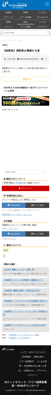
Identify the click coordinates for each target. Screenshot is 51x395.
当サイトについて (37, 352)
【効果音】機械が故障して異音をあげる (21, 290)
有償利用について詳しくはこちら (17, 215)
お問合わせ (29, 370)
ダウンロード (26, 188)
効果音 (8, 12)
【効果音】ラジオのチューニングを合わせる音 (24, 325)
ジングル (42, 12)
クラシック (8, 17)
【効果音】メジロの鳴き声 (19, 338)
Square (16, 210)
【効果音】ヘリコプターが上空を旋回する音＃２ (25, 301)
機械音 (6, 250)
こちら (13, 239)
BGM (25, 12)
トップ (23, 352)
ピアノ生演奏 (25, 17)
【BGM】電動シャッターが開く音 (18, 269)
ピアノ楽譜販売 (27, 361)
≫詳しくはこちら (10, 228)
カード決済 (38, 205)
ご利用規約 (19, 183)
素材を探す (39, 357)
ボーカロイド (42, 17)
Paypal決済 (14, 205)
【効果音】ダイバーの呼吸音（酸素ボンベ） (23, 280)
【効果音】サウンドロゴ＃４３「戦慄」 (24, 335)
